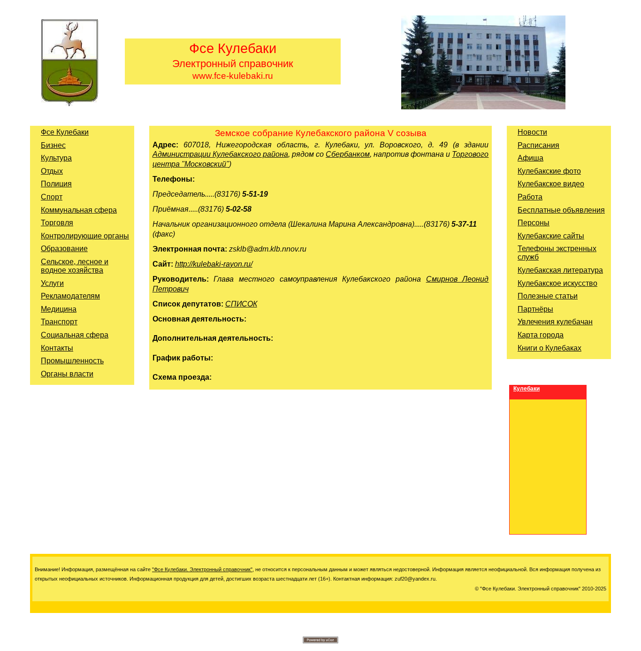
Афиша (530, 158)
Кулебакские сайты (551, 236)
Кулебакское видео (551, 184)
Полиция (56, 184)
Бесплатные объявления (561, 210)
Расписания (538, 145)
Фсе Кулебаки (65, 132)
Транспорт (59, 322)
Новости (532, 132)
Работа (530, 197)
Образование (64, 249)
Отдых (52, 171)
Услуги (52, 283)
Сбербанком (348, 154)
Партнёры (535, 309)
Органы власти (67, 374)
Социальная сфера (74, 335)
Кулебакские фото (549, 171)
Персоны (533, 223)
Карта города (541, 335)
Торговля (57, 223)
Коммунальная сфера (79, 210)
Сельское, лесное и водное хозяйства (74, 266)
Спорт (51, 197)
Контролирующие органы (85, 236)
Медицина (58, 309)
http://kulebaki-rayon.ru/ (213, 264)
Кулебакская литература (560, 270)
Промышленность (72, 361)
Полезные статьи (548, 296)
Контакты (57, 348)
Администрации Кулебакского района (220, 154)
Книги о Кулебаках (549, 348)
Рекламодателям (70, 296)
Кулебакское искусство (557, 283)
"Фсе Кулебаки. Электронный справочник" (202, 569)
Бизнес (53, 145)
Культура (56, 158)
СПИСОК (241, 304)
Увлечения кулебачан (555, 322)
